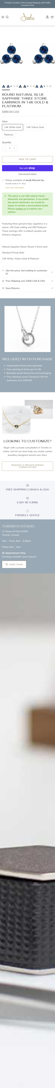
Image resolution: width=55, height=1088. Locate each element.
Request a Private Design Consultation (27, 466)
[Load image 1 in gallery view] (27, 53)
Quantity (6, 142)
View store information (14, 187)
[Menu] (3, 17)
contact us (20, 208)
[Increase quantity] (15, 148)
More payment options (28, 174)
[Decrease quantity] (4, 148)
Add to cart (27, 159)
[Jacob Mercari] (27, 17)
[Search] (8, 17)
